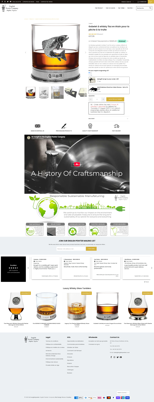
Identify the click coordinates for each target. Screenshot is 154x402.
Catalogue (70, 370)
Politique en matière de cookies (55, 347)
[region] (90, 268)
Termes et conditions (52, 341)
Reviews (69, 373)
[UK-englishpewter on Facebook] (2, 1)
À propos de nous (28, 1)
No (91, 73)
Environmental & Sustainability (54, 359)
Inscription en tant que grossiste (98, 341)
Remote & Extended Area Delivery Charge (53, 355)
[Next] (85, 52)
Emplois (69, 363)
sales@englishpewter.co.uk (121, 352)
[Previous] (25, 52)
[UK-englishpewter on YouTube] (10, 1)
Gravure (69, 357)
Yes (91, 75)
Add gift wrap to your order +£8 (108, 79)
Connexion (142, 1)
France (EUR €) (127, 2)
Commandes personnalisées (75, 344)
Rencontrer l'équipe (73, 366)
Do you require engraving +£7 (99, 70)
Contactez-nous (46, 1)
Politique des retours (52, 362)
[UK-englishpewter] (10, 8)
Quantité (91, 96)
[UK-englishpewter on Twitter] (7, 1)
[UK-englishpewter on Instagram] (5, 1)
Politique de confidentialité (53, 344)
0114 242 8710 (17, 1)
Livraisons (48, 350)
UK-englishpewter (34, 397)
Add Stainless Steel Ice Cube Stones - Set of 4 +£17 (112, 88)
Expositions (70, 360)
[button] (100, 8)
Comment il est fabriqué (74, 350)
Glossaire (70, 354)
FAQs (37, 1)
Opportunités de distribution (75, 341)
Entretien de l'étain (72, 347)
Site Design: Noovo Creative (63, 397)
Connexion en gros (94, 344)
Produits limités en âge (52, 365)
